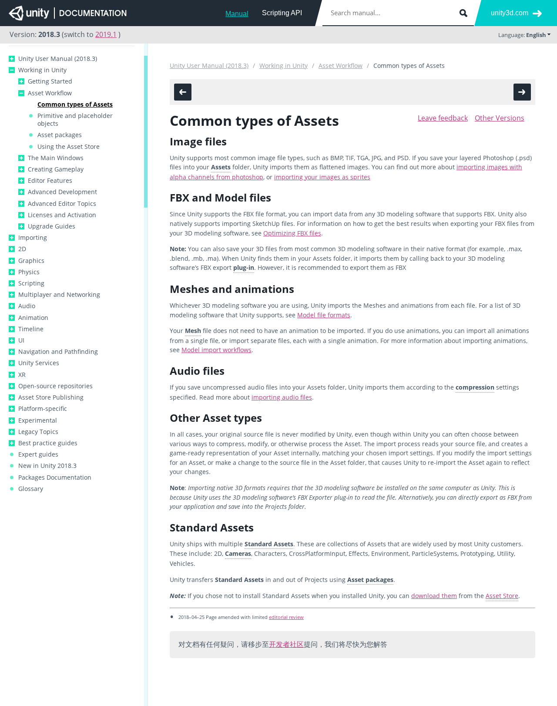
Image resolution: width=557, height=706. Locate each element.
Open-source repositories (55, 386)
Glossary (30, 489)
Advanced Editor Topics (62, 204)
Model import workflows (216, 350)
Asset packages (59, 135)
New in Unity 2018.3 (47, 466)
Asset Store (502, 596)
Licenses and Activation (62, 215)
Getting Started (50, 81)
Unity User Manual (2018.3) (57, 59)
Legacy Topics (38, 432)
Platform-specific (42, 409)
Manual (236, 13)
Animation (33, 318)
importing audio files (282, 397)
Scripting (31, 283)
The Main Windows (56, 158)
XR (22, 375)
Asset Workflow (50, 93)
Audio (26, 306)
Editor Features (50, 181)
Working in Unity (42, 70)
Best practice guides (47, 443)
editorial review (286, 617)
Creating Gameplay (56, 169)
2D (22, 249)
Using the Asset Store (68, 147)
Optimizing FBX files (292, 233)
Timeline (31, 329)
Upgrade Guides (51, 226)
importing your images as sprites (322, 177)
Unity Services (38, 363)
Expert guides (38, 454)
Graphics (31, 261)
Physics (29, 272)
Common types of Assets (75, 104)
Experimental (37, 420)
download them (434, 596)
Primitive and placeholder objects (75, 120)
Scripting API (282, 13)
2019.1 (106, 34)
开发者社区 (286, 644)
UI (21, 340)
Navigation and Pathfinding (58, 352)
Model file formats (323, 315)
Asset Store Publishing (51, 397)
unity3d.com (509, 13)
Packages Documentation (54, 477)
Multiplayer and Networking (59, 295)
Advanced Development (62, 192)
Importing (32, 238)
